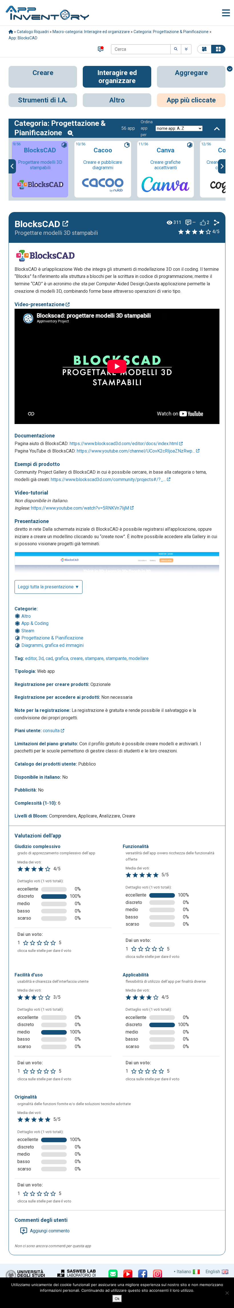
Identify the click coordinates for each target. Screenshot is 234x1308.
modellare (139, 658)
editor (31, 658)
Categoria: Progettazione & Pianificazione (171, 31)
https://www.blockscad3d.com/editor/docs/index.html (124, 443)
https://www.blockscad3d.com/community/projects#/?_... (109, 479)
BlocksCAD (38, 224)
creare (76, 658)
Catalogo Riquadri (33, 31)
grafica (61, 658)
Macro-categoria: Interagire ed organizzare (91, 31)
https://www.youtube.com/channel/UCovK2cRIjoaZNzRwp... (136, 451)
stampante (116, 658)
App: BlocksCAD (23, 38)
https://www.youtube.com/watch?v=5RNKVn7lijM (80, 508)
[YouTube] (127, 1274)
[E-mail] (113, 1274)
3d (41, 658)
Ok (117, 1298)
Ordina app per (147, 128)
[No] (227, 1293)
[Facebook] (142, 1274)
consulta (52, 730)
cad (49, 658)
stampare (94, 658)
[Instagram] (157, 1274)
